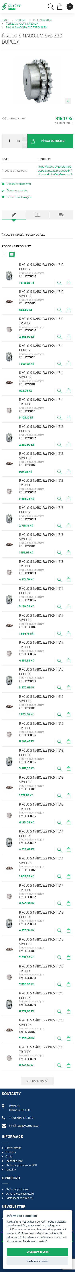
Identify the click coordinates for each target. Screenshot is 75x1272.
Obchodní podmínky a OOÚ (21, 1165)
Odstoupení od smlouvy (19, 1198)
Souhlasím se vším (37, 1251)
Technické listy (14, 1161)
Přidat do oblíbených (18, 197)
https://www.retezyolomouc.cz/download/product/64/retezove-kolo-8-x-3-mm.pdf (55, 170)
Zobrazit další (37, 1081)
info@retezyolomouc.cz (23, 1125)
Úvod (5, 20)
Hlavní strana (13, 1148)
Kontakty (10, 1170)
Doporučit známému (18, 184)
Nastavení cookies (37, 1261)
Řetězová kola (42, 20)
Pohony (20, 20)
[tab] (13, 214)
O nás (8, 1156)
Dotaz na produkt (16, 190)
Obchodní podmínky (17, 1189)
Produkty (10, 1152)
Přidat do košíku (52, 141)
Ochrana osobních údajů (19, 1194)
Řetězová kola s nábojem (22, 24)
